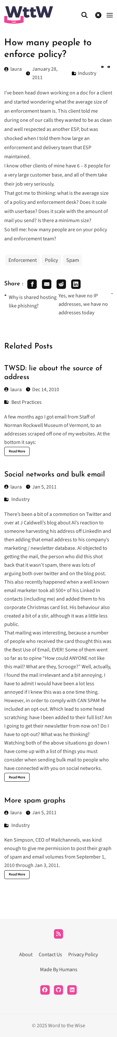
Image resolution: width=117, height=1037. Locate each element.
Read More (17, 451)
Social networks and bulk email (54, 474)
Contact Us (50, 954)
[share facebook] (32, 284)
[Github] (58, 990)
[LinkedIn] (72, 990)
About (25, 954)
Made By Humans (58, 969)
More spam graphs (34, 800)
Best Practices (26, 402)
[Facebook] (45, 990)
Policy (51, 260)
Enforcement (22, 260)
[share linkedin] (76, 284)
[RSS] (58, 934)
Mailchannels (65, 840)
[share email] (46, 284)
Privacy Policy (83, 954)
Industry (20, 499)
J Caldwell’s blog (38, 522)
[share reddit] (61, 284)
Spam (72, 260)
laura (16, 389)
